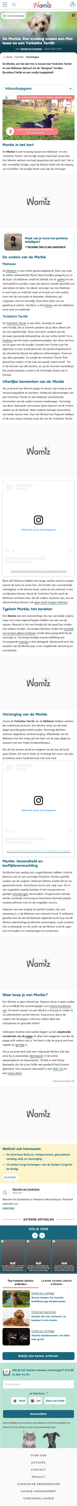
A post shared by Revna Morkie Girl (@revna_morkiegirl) (38, 851)
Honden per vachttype (42, 1293)
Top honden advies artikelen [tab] (20, 1282)
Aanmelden (38, 1414)
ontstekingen (20, 894)
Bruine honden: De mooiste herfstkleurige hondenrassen (48, 1299)
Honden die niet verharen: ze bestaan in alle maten (48, 1318)
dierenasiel (36, 1056)
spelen (61, 279)
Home (9, 57)
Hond (22, 1400)
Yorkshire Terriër (16, 323)
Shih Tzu (58, 1068)
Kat (38, 1400)
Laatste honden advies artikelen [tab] (56, 1282)
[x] (42, 1235)
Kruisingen (33, 57)
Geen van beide (55, 1400)
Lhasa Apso (15, 1073)
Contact (38, 1470)
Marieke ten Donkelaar (31, 49)
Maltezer (11, 270)
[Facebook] (35, 1235)
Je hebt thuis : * (38, 1393)
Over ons (38, 1455)
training (23, 641)
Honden (19, 57)
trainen (48, 305)
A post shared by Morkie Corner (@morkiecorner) (39, 570)
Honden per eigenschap (43, 1311)
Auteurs (38, 1462)
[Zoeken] (14, 4)
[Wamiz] (44, 4)
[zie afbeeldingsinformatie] (73, 15)
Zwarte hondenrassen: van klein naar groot (50, 1337)
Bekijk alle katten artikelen (38, 1356)
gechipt (20, 1044)
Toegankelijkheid (38, 1498)
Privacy (38, 1477)
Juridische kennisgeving (38, 1484)
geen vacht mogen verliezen (51, 602)
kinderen (8, 340)
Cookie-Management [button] (38, 1491)
